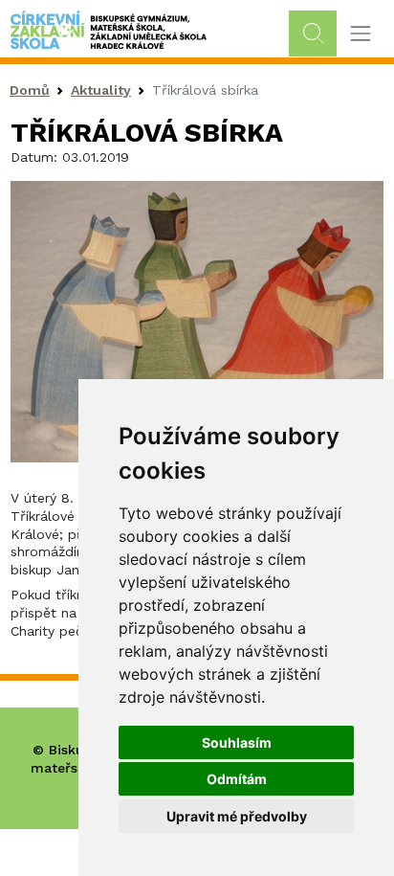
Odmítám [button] (237, 779)
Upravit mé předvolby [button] (236, 816)
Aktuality (101, 90)
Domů (30, 90)
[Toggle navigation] (360, 34)
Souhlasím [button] (237, 742)
